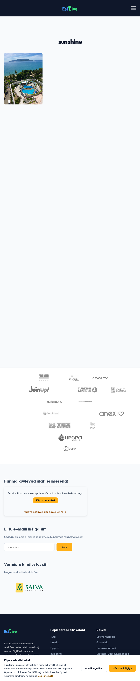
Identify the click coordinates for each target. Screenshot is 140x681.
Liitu (64, 547)
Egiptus (54, 648)
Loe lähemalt (45, 675)
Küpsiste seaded (45, 500)
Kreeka (54, 642)
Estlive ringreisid (105, 636)
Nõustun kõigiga (122, 668)
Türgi (53, 636)
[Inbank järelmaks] (70, 449)
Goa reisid (102, 642)
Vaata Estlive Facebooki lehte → (45, 512)
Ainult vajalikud (94, 668)
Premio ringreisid (106, 648)
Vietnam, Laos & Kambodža (112, 653)
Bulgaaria (56, 653)
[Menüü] (133, 8)
